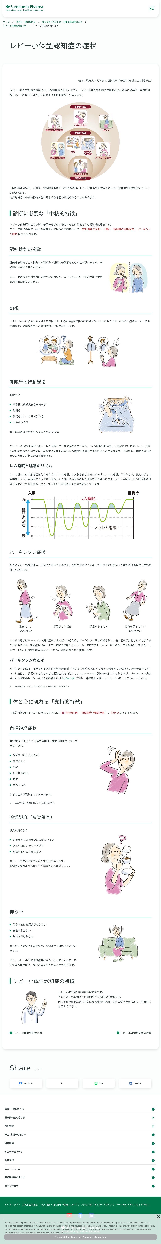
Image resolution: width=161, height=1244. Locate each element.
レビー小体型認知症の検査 (135, 1033)
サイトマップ (11, 1204)
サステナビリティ (14, 1151)
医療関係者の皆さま (15, 1117)
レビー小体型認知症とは (14, 25)
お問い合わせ (11, 1185)
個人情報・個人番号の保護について (59, 1204)
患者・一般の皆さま (25, 21)
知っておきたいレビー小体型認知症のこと (62, 21)
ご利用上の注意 (30, 1204)
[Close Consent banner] (158, 1216)
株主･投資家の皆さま (15, 1134)
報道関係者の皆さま (15, 1177)
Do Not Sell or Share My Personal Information (80, 1237)
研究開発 (9, 1143)
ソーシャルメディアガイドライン (133, 1204)
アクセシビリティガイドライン (96, 1204)
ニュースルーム (12, 1168)
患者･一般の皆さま (14, 1108)
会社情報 (9, 1160)
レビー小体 (68, 678)
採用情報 (9, 1126)
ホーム (6, 21)
